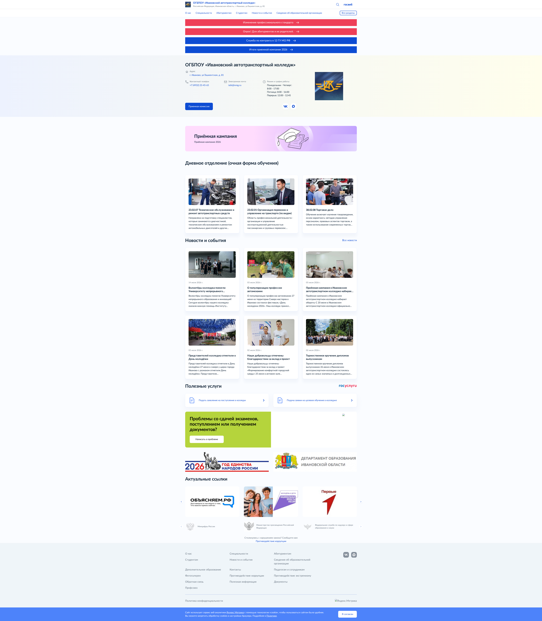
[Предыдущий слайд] (181, 501)
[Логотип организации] (188, 4)
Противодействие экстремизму (292, 576)
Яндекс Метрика (235, 612)
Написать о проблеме (206, 439)
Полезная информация (243, 582)
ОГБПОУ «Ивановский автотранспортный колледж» (224, 3)
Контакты (235, 569)
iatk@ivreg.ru (234, 85)
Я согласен (347, 614)
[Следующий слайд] (360, 501)
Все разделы (348, 13)
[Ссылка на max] (354, 555)
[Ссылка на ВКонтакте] (346, 555)
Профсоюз (191, 588)
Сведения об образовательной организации (299, 13)
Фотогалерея (193, 576)
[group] (212, 501)
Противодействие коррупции (271, 541)
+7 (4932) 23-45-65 (199, 85)
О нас (188, 13)
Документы (281, 582)
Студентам (241, 13)
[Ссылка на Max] (294, 106)
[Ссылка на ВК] (286, 106)
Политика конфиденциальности (204, 601)
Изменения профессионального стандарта (268, 22)
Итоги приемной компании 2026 (268, 49)
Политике (271, 616)
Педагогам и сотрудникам (289, 569)
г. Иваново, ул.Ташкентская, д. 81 (207, 75)
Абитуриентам (223, 13)
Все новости (349, 240)
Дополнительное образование (203, 569)
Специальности (204, 13)
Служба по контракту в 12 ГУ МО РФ (268, 40)
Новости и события (262, 13)
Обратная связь (194, 582)
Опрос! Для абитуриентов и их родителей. (268, 31)
